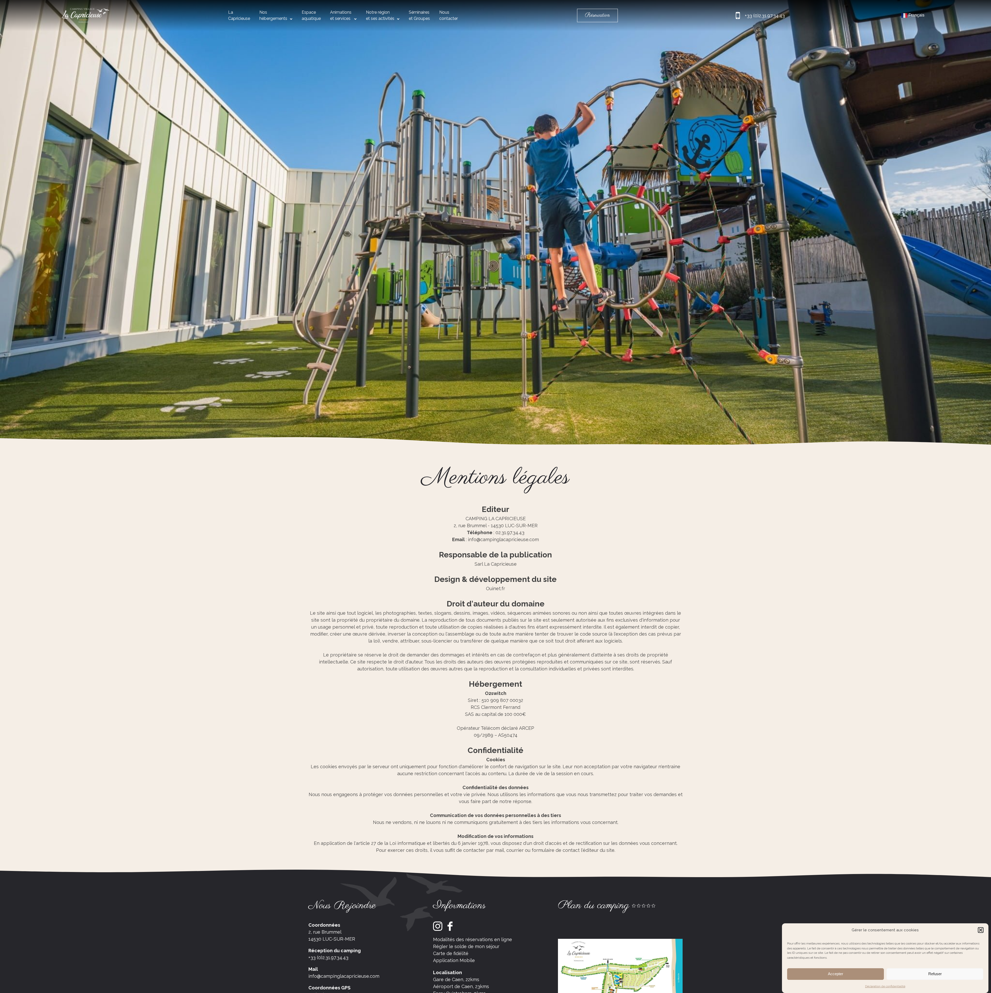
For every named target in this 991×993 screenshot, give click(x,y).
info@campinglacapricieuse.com (343, 976)
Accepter (835, 974)
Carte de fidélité (450, 953)
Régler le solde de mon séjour (466, 946)
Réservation (597, 15)
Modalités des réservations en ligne (472, 939)
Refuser (935, 974)
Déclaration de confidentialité (885, 986)
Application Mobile (454, 960)
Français (915, 15)
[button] (980, 930)
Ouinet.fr (495, 588)
